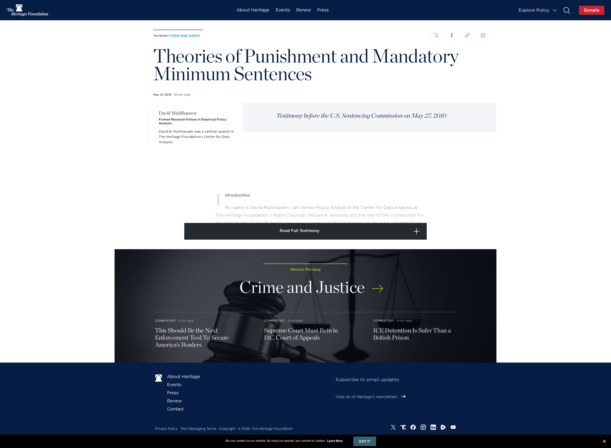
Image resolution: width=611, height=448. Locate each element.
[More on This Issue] (377, 285)
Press (323, 9)
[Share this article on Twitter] (436, 36)
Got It (364, 441)
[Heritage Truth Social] (403, 428)
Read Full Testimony (300, 230)
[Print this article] (483, 36)
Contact (175, 408)
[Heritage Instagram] (423, 428)
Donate (592, 10)
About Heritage (253, 9)
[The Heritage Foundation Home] (28, 10)
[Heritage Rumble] (443, 428)
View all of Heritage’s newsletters (366, 397)
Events (283, 9)
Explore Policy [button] (534, 10)
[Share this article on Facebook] (452, 36)
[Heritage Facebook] (413, 428)
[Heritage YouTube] (453, 428)
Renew (303, 9)
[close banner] (604, 442)
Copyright (227, 429)
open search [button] (566, 10)
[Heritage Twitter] (393, 428)
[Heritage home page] (158, 377)
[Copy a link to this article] (467, 36)
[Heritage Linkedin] (433, 428)
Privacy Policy (166, 429)
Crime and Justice (185, 35)
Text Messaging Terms (198, 429)
